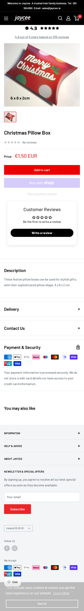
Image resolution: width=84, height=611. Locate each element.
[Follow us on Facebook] (7, 548)
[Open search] (60, 18)
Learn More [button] (61, 593)
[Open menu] (6, 18)
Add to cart (42, 170)
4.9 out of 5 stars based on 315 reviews (42, 37)
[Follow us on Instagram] (15, 548)
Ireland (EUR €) (15, 528)
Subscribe (17, 509)
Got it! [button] (42, 603)
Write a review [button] (42, 233)
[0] (76, 18)
